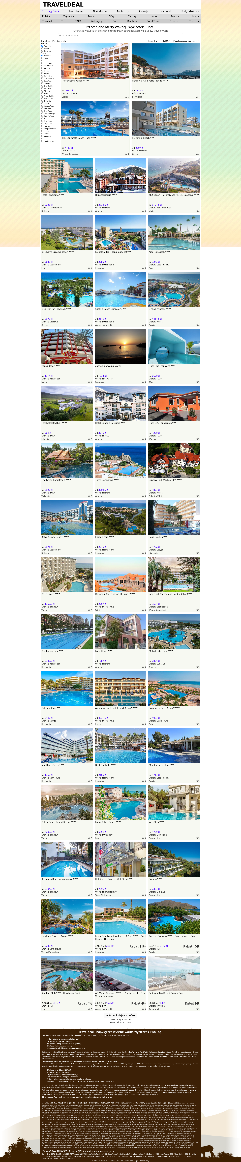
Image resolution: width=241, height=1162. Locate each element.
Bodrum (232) (129, 1110)
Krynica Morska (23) (180, 1128)
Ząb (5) (137, 1142)
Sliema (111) (85, 1114)
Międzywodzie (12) (125, 1135)
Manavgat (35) (83, 1124)
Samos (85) (128, 1116)
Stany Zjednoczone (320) (157, 1109)
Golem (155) (114, 1112)
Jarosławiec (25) (58, 1128)
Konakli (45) (115, 1121)
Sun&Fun (47, 108)
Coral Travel (153, 21)
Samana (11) (56, 1137)
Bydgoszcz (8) (183, 1138)
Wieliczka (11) (176, 1135)
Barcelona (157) (105, 1112)
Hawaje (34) (135, 1124)
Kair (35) (90, 1124)
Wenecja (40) (62, 1123)
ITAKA (77, 21)
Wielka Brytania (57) (98, 1119)
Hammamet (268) (80, 1110)
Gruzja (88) (91, 1116)
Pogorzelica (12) (105, 1135)
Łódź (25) (165, 1126)
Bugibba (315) (178, 1109)
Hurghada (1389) (88, 1105)
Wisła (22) (190, 1128)
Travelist (47, 21)
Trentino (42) (182, 1121)
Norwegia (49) (57, 1121)
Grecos (46, 71)
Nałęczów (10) (180, 1137)
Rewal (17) (130, 1131)
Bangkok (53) (172, 1119)
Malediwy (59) (87, 1119)
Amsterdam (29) (92, 1126)
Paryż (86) (98, 1116)
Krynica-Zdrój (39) (110, 1123)
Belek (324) (129, 1109)
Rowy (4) (136, 1144)
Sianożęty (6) (183, 1140)
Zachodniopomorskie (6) (158, 1140)
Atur (45, 118)
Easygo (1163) (154, 1154)
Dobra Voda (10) (62, 1138)
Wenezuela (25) (180, 1126)
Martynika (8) (143, 1138)
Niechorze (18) (73, 1131)
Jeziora (154, 16)
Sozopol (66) (122, 1117)
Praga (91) (69, 1116)
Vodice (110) (93, 1114)
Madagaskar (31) (49, 1126)
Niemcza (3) (183, 1145)
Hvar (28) (127, 1126)
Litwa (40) (70, 1123)
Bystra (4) (78, 1145)
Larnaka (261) (90, 1110)
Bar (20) (145, 1130)
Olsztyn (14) (123, 1133)
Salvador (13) (148, 1133)
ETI (45, 138)
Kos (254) (97, 1110)
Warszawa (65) (138, 1117)
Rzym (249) (104, 1110)
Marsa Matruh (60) (63, 1119)
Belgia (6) (116, 1142)
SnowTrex (47, 136)
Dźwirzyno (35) (98, 1124)
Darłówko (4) (63, 1145)
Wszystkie (47, 46)
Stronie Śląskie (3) (131, 1145)
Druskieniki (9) (108, 1138)
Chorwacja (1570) (63, 1105)
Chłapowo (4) (71, 1145)
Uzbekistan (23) (143, 1128)
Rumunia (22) (64, 1130)
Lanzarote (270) (50, 1110)
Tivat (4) (131, 1144)
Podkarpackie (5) (189, 1142)
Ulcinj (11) (184, 1135)
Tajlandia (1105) (128, 1105)
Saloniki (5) (157, 1142)
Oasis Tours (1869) (115, 1154)
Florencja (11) (90, 1137)
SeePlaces (47, 88)
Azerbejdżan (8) (71, 1140)
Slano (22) (57, 1130)
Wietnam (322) (145, 1109)
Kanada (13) (181, 1133)
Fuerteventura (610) (99, 1107)
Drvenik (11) (122, 1137)
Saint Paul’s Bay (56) (118, 1119)
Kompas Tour (49, 106)
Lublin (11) (82, 1137)
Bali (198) (155, 1110)
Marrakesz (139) (176, 1112)
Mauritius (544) (138, 1107)
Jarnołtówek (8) (158, 1138)
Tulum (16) (171, 1131)
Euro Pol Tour (49, 116)
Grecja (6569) (49, 1102)
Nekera (46, 73)
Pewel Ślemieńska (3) (167, 1145)
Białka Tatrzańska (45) (126, 1121)
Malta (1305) (97, 1105)
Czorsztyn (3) (115, 1147)
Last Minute (76, 11)
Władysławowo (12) (71, 1135)
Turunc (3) (122, 1145)
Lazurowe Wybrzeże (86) (116, 1116)
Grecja (65, 96)
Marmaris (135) (185, 1112)
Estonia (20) (139, 1130)
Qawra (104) (127, 1114)
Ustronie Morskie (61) (51, 1119)
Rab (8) (128, 1138)
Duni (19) (57, 1131)
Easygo (46, 93)
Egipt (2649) (155, 1103)
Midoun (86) (105, 1116)
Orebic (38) (138, 1123)
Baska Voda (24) (134, 1128)
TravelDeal (45, 41)
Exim (115, 21)
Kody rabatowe (190, 11)
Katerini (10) (48, 1138)
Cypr (151, 268)
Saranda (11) (48, 1137)
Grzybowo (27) (143, 1126)
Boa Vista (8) (55, 1140)
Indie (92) (56, 1116)
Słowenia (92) (49, 1116)
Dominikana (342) (112, 1109)
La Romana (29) (81, 1126)
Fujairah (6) (91, 1142)
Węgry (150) (131, 1112)
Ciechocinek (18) (112, 1131)
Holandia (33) (150, 1124)
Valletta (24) (99, 1128)
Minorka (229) (138, 1110)
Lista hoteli (165, 11)
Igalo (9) (100, 1138)
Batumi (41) (54, 1123)
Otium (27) (184, 1156)
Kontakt (111, 1161)
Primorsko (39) (91, 1123)
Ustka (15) (68, 1133)
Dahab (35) (106, 1124)
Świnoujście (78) (49, 1117)
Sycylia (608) (109, 1107)
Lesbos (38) (154, 1123)
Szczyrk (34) (120, 1124)
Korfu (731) (179, 1105)
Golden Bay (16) (59, 1133)
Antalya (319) (169, 1109)
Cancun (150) (147, 1112)
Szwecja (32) (166, 1124)
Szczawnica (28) (101, 1126)
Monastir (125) (59, 1114)
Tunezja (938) (154, 1105)
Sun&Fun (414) (51, 1156)
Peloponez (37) (162, 1123)
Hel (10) (54, 1138)
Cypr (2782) (133, 1102)
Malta (151, 211)
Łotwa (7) (79, 1140)
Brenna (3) (129, 1147)
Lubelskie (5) (60, 1144)
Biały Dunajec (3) (138, 1147)
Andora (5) (106, 1144)
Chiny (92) (62, 1116)
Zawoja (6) (147, 1140)
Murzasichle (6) (48, 1142)
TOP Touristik (49, 78)
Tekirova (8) (122, 1138)
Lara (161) (82, 1112)
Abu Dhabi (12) (167, 1135)
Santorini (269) (59, 1110)
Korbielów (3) (55, 1147)
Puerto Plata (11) (66, 1137)
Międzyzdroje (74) (74, 1117)
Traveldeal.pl (102, 1161)
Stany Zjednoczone (104, 895)
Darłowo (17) (155, 1131)
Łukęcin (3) (102, 1145)
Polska (46, 48)
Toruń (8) (115, 1138)
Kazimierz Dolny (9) (92, 1138)
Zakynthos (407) (50, 1109)
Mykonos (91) (76, 1116)
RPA (151, 382)
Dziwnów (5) (98, 1144)
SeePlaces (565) (106, 1151)
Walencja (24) (91, 1128)
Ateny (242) (111, 1110)
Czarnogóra (154, 838)
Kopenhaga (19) (49, 1131)
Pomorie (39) (100, 1123)
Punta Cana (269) (70, 1110)
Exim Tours (48, 63)
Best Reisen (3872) (48, 1154)
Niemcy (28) (120, 1126)
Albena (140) (155, 1112)
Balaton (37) (187, 1123)
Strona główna (50, 11)
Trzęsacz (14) (115, 1133)
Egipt (43, 268)
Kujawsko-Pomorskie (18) (92, 1131)
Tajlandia (45, 496)
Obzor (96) (159, 1114)
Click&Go (47, 83)
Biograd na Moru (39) (122, 1123)
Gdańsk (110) (101, 1114)
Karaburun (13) (172, 1133)
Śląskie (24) (83, 1128)
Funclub (47, 126)
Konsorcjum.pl (49, 113)
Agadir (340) (121, 1109)
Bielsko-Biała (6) (100, 1142)
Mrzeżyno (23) (169, 1128)
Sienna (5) (150, 1142)
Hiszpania (99, 268)
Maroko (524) (157, 1107)
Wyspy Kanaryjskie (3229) (116, 1102)
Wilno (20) (109, 1130)
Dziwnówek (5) (90, 1144)
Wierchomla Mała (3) (112, 1145)
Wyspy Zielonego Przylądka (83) (164, 1116)
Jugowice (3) (63, 1147)
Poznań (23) (161, 1128)
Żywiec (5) (132, 1142)
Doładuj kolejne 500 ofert (120, 1019)
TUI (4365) (62, 1151)
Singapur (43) (173, 1121)
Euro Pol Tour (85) (135, 1156)
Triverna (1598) (76, 1151)
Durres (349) (103, 1109)
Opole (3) (176, 1145)
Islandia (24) (125, 1128)
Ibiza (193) (169, 1110)
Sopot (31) (184, 1124)
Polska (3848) (84, 1102)
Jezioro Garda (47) (87, 1121)
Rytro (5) (163, 1142)
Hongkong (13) (49, 1135)
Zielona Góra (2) (163, 1147)
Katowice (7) (119, 1140)
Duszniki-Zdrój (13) (59, 1135)
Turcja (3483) (97, 1102)
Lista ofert (119, 1161)
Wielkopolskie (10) (150, 1137)
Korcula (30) (73, 1126)
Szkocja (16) (178, 1131)
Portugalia (137, 96)
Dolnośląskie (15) (106, 1133)
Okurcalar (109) (110, 1114)
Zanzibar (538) (147, 1107)
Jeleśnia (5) (73, 1144)
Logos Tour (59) (148, 1156)
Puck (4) (147, 1144)
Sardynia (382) (76, 1109)
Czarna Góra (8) (168, 1138)
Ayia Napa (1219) (117, 1105)
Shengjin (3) (150, 1145)
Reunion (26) (151, 1126)
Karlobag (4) (47, 1145)
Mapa (195, 16)
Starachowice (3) (142, 1145)
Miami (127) (51, 1114)
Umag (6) (168, 1140)
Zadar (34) (113, 1124)
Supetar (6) (175, 1140)
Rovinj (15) (82, 1133)
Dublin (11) (115, 1137)
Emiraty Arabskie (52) (182, 1119)
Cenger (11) (130, 1137)
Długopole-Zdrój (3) (98, 1147)
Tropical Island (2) (179, 1147)
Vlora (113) (77, 1114)
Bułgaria (45, 211)
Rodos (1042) (145, 1105)
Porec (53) (147, 1119)
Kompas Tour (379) (64, 1156)
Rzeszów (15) (75, 1133)
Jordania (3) (70, 1147)
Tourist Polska (49, 141)
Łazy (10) (141, 1137)
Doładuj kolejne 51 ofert (120, 1015)
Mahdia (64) (155, 1117)
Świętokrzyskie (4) (114, 1144)
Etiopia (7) (134, 1140)
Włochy (98, 211)
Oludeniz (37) (172, 1123)
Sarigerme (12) (96, 1135)
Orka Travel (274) (88, 1156)
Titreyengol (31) (175, 1124)
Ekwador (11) (99, 1137)
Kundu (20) (121, 1130)
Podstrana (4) (171, 1144)
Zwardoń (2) (154, 1147)
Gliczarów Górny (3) (86, 1147)
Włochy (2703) (144, 1103)
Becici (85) (135, 1116)
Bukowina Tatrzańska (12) (154, 1135)
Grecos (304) (76, 1156)
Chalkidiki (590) (128, 1107)
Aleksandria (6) (123, 1142)
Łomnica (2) (147, 1147)
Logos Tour (48, 123)
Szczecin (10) (160, 1137)
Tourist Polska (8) (68, 1158)
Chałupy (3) (122, 1147)
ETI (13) (59, 1158)
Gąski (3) (77, 1147)
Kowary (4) (189, 1144)
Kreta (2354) (164, 1103)
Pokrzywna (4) (162, 1144)
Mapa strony (144, 1161)
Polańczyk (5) (180, 1142)
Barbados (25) (75, 1128)
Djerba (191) (176, 1110)
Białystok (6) (109, 1142)
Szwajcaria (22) (49, 1130)
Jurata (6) (65, 1142)
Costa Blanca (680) (61, 1107)
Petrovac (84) (142, 1116)
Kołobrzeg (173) (66, 1112)
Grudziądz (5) (81, 1144)
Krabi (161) (88, 1112)
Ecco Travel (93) (122, 1156)
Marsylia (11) (75, 1137)
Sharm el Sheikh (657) (74, 1107)
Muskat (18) (81, 1131)
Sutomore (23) (153, 1128)
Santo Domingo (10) (170, 1137)
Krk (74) (82, 1117)
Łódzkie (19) (159, 1130)
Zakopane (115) (69, 1114)
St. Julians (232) (120, 1110)
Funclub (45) (159, 1156)
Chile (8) (176, 1138)
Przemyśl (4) (154, 1144)
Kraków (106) (119, 1114)
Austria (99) (143, 1114)
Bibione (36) (66, 1124)
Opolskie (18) (64, 1131)
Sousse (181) (49, 1112)
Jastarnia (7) (127, 1140)
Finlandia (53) (164, 1119)
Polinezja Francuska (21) (98, 1130)
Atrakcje (143, 11)
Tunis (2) (171, 1147)
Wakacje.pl (97, 21)
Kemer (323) (136, 1109)
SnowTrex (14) (50, 1158)
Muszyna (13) (163, 1133)
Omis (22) (72, 1130)
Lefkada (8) (150, 1138)
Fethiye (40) (76, 1123)
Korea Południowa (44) (140, 1121)
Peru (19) (186, 1130)
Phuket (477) (173, 1107)
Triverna (194, 21)
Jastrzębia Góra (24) (115, 1128)
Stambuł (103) (136, 1114)
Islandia (45, 439)
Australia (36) (75, 1124)
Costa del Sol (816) (163, 1105)
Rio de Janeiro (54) (138, 1119)
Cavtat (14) (131, 1133)
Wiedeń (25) (171, 1126)
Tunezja (152, 667)
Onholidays (48, 101)
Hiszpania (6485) (66, 1102)
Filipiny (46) (102, 1121)
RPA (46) (95, 1121)
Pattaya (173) (57, 1112)
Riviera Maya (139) (164, 1112)
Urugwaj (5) (143, 1142)
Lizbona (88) (84, 1116)
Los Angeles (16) (49, 1133)
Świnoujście (154, 1009)
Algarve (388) (59, 1109)
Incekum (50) (48, 1121)
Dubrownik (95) (181, 1114)
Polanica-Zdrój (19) (177, 1130)
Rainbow (132, 21)
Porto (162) (75, 1112)
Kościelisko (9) (81, 1138)
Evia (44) (157, 1121)
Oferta (65, 93)
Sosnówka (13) (139, 1133)
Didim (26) (159, 1126)
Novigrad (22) (86, 1130)
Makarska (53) (155, 1119)
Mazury (132, 16)
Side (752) (173, 1105)
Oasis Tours (48, 81)
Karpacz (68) (100, 1117)
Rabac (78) (58, 1117)
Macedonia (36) (49, 1124)
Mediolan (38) (146, 1123)
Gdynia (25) (67, 1128)
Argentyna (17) (163, 1131)
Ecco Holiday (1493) (141, 1154)
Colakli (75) (65, 1117)
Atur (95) (113, 1156)
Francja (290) (186, 1109)
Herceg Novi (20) (130, 1130)
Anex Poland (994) (166, 1154)
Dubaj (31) (58, 1126)
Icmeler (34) (127, 1124)
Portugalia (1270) (107, 1105)
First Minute (100, 11)
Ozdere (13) (155, 1133)
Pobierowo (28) (111, 1126)
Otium (46, 131)
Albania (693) (187, 1105)
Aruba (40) (84, 1123)
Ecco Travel (48, 121)
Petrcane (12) (115, 1135)
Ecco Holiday (48, 86)
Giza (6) (85, 1142)
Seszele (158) (96, 1112)
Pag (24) (106, 1128)
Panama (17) (137, 1131)
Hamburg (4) (55, 1145)
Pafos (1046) (137, 1105)
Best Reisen (48, 76)
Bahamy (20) (152, 1130)
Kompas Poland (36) (171, 1156)
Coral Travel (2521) (62, 1154)
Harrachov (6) (72, 1142)
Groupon (175, 21)
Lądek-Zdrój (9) (72, 1138)
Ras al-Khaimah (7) (101, 1140)
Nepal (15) (89, 1133)
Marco (46, 133)
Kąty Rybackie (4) (181, 1144)
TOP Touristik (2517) (77, 1154)
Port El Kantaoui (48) (68, 1121)
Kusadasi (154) (122, 1112)
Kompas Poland (50, 128)
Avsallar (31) (65, 1126)
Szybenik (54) (128, 1119)
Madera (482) (165, 1107)
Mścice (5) (52, 1144)
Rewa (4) (142, 1144)
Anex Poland (48, 98)
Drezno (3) (107, 1147)
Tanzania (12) (81, 1135)
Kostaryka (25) (49, 1128)
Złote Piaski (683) (50, 1107)
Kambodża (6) (57, 1142)
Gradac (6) (80, 1142)
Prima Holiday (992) (181, 1154)
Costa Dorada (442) (183, 1107)
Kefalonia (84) (151, 1116)
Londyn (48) (78, 1121)
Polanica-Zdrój (155, 496)
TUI (63, 21)
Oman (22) (78, 1130)
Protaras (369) (94, 1109)
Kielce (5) (67, 1144)
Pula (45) (108, 1121)
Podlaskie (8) (134, 1138)
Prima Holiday (49, 96)
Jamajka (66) (130, 1117)
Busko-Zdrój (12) (141, 1135)
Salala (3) (157, 1145)
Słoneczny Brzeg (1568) (75, 1105)
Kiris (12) (133, 1135)
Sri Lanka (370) (85, 1109)
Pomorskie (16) (187, 1131)
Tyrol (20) (115, 1130)
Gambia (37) (179, 1123)
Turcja (44, 610)
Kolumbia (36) (58, 1124)
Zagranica (47, 51)
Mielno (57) (107, 1119)
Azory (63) (185, 1117)
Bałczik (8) (63, 1140)
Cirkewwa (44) (165, 1121)
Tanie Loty (123, 11)
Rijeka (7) (92, 1140)
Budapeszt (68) (108, 1117)
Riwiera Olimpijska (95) (170, 1114)
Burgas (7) (141, 1140)
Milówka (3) (47, 1147)
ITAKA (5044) (49, 1151)
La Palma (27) (134, 1126)
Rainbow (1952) (102, 1154)
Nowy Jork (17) (146, 1131)
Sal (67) (116, 1117)
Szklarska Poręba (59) (76, 1119)
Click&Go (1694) (128, 1154)
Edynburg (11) (107, 1137)
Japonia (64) (162, 1117)
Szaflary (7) (85, 1140)
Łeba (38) (131, 1123)
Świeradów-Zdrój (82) (181, 1116)
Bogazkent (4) (95, 1145)
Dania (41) (48, 1123)
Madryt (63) (178, 1117)
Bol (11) (136, 1137)
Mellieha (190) (185, 1110)
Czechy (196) (162, 1110)
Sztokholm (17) (122, 1131)
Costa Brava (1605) (51, 1105)
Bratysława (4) (86, 1145)
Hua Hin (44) (151, 1121)
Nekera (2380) (90, 1154)
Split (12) (88, 1135)
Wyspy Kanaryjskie (71, 154)
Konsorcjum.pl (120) (102, 1156)
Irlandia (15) (96, 1133)
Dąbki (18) (104, 1131)
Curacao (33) (158, 1124)
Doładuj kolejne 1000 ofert (120, 1022)
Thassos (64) (147, 1117)
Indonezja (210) (147, 1110)
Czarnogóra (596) (118, 1107)
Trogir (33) (143, 1124)
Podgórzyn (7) (111, 1140)
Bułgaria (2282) (174, 1103)
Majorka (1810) (183, 1103)
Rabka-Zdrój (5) (170, 1142)
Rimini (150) (138, 1112)
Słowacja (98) (152, 1114)
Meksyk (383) (67, 1109)
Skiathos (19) (168, 1130)
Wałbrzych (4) (124, 1144)
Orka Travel (48, 111)
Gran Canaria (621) (87, 1107)
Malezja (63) (170, 1117)
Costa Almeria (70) (90, 1117)
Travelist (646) (92, 1151)
